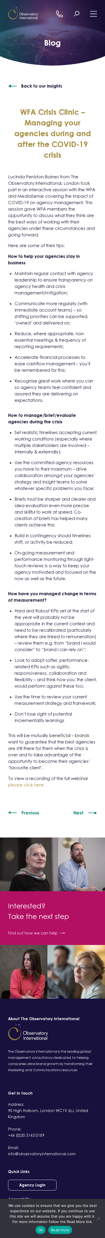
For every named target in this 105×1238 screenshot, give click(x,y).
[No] (98, 1218)
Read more (60, 1230)
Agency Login (32, 1185)
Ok (40, 1230)
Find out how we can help (33, 933)
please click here (26, 785)
